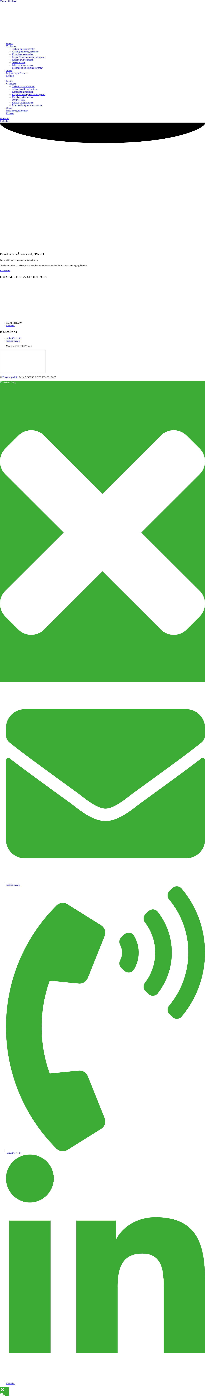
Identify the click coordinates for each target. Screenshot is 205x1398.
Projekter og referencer (17, 73)
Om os (9, 70)
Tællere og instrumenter (23, 49)
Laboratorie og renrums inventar (27, 68)
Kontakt (10, 76)
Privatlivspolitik (9, 377)
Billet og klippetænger (22, 65)
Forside (9, 43)
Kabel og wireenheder (22, 59)
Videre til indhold (8, 1)
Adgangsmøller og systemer (25, 51)
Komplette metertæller (22, 54)
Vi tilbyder (11, 46)
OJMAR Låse (18, 62)
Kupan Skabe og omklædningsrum (28, 57)
